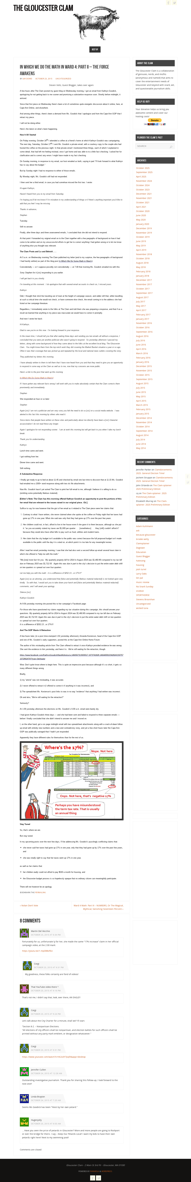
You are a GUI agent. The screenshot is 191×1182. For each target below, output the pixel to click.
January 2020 (142, 224)
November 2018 (144, 254)
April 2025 (141, 176)
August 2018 (142, 262)
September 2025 (144, 172)
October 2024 (143, 185)
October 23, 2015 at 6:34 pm (46, 935)
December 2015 (144, 366)
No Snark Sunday (144, 586)
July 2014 (140, 439)
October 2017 (143, 288)
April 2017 (141, 310)
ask (137, 530)
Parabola (94, 1171)
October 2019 (143, 236)
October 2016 (143, 327)
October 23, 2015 (43, 78)
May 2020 (141, 219)
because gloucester (145, 534)
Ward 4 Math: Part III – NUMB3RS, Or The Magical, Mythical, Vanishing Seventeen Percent (98, 907)
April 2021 (141, 206)
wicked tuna (142, 608)
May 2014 (141, 448)
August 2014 (142, 435)
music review (142, 582)
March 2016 (142, 353)
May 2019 (141, 245)
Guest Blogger (143, 556)
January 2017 (142, 318)
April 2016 (141, 349)
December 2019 (144, 228)
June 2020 (141, 215)
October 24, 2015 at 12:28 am (46, 1073)
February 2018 (143, 271)
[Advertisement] (158, 637)
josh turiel (141, 569)
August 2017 (142, 297)
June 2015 (141, 392)
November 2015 (144, 370)
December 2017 (144, 280)
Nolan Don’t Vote (29, 905)
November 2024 (144, 180)
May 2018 (141, 267)
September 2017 (144, 293)
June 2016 (141, 344)
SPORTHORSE (143, 595)
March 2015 (142, 405)
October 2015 (143, 374)
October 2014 (143, 426)
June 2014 (141, 443)
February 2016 (143, 357)
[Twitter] (187, 482)
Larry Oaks (141, 573)
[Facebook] (187, 476)
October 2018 (143, 258)
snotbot (140, 590)
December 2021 (144, 193)
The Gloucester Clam (43, 8)
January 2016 (142, 362)
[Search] (171, 146)
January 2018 (142, 275)
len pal (139, 577)
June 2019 (141, 241)
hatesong (140, 560)
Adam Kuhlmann (144, 526)
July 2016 (140, 340)
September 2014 (144, 430)
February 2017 (143, 314)
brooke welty (142, 539)
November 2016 (144, 323)
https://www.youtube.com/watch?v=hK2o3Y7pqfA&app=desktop (54, 1056)
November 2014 (144, 422)
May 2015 (141, 396)
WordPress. (107, 1171)
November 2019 (144, 232)
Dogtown (140, 547)
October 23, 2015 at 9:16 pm (46, 990)
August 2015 (142, 383)
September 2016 (144, 331)
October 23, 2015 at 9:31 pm (49, 967)
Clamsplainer (142, 543)
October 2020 (143, 211)
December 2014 (144, 418)
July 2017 (140, 301)
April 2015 (141, 400)
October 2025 (143, 168)
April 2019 (141, 249)
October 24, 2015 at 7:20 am (46, 1100)
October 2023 (143, 189)
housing (140, 565)
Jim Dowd (27, 78)
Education (141, 552)
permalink (40, 892)
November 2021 (144, 198)
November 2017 (144, 284)
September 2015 (144, 379)
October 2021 (143, 202)
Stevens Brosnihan (145, 599)
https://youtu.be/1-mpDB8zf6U (37, 950)
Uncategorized (63, 78)
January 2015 (142, 413)
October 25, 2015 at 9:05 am (46, 1123)
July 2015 (140, 387)
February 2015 (143, 409)
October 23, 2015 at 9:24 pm (46, 1014)
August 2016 (142, 336)
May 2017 (141, 305)
